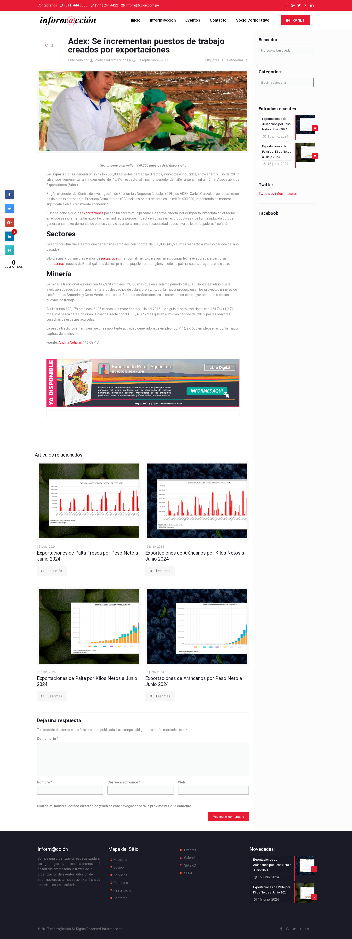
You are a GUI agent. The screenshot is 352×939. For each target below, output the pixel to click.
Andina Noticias (70, 342)
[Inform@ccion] (68, 20)
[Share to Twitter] (9, 211)
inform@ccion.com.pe (142, 5)
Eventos (190, 850)
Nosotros (120, 860)
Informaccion (112, 929)
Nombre (44, 782)
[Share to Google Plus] (9, 225)
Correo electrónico (124, 782)
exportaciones (92, 213)
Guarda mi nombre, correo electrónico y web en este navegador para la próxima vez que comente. (114, 806)
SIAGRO (190, 865)
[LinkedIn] (311, 5)
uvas (115, 258)
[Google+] (292, 5)
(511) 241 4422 (106, 5)
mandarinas (55, 264)
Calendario (192, 858)
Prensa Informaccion (110, 60)
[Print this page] (9, 253)
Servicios (120, 875)
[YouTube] (305, 5)
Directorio (121, 883)
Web (181, 782)
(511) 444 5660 (75, 5)
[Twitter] (298, 5)
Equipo (119, 867)
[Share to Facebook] (9, 198)
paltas (105, 258)
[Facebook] (286, 5)
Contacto (120, 898)
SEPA (188, 873)
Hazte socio (122, 890)
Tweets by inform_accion (278, 194)
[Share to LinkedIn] (9, 239)
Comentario (47, 739)
